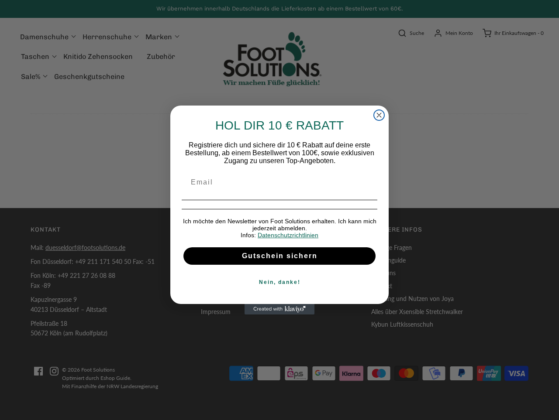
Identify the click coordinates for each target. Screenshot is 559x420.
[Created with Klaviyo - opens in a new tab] (279, 309)
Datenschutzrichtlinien (288, 235)
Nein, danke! (279, 282)
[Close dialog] (379, 115)
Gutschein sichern (279, 256)
